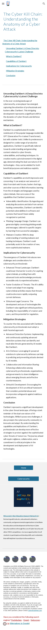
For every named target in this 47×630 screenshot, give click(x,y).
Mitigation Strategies (15, 71)
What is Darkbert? (14, 56)
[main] (23, 21)
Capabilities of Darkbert (16, 61)
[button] (3, 3)
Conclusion (10, 75)
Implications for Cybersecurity (19, 66)
